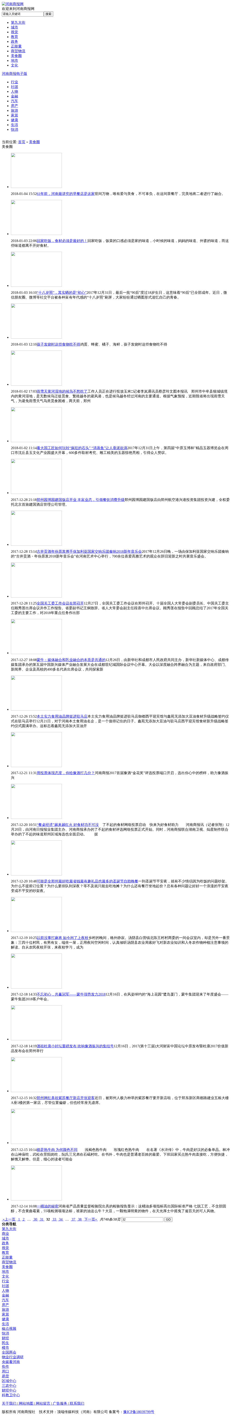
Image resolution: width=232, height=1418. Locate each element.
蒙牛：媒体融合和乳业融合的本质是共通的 (71, 660)
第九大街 (9, 1229)
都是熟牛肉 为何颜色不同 (57, 1150)
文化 (5, 1276)
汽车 (5, 1300)
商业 (5, 1233)
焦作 (5, 1366)
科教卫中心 (11, 1395)
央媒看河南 (11, 1362)
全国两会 (9, 1352)
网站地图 (26, 1403)
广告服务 (60, 1403)
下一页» (90, 1219)
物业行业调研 (13, 1357)
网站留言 (43, 1403)
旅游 (5, 1309)
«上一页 (9, 1219)
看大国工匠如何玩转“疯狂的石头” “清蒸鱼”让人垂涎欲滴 (82, 448)
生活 (5, 1324)
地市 (5, 1271)
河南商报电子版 (14, 74)
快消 (5, 1333)
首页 (21, 142)
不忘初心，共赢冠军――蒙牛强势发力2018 (71, 994)
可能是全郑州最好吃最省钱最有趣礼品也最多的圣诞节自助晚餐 (87, 881)
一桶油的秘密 (47, 1206)
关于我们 (9, 1403)
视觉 (5, 1248)
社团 (5, 1286)
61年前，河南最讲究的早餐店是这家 (66, 194)
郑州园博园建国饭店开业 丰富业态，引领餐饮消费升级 (81, 500)
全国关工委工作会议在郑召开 (60, 603)
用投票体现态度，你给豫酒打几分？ (66, 773)
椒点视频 (9, 1328)
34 (60, 1219)
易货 (5, 1376)
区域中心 (9, 1381)
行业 (5, 1281)
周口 (5, 1371)
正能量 (7, 1257)
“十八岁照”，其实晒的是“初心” (62, 292)
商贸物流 (9, 1262)
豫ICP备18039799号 (138, 1412)
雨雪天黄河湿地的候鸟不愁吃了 (62, 391)
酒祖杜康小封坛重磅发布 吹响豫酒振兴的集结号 (75, 1046)
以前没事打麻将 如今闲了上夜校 (62, 938)
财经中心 (9, 1390)
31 (41, 1219)
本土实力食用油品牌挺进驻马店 (62, 716)
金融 (5, 1295)
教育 (5, 1252)
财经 (5, 1338)
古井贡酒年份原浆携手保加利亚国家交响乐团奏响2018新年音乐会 (89, 551)
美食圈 (34, 142)
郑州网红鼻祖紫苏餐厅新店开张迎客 (66, 1098)
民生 (5, 1343)
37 (73, 1219)
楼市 (5, 1347)
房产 (5, 1305)
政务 (5, 1243)
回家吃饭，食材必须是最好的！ (62, 241)
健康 (5, 1319)
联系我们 (76, 1403)
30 (35, 1219)
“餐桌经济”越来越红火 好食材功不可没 (68, 825)
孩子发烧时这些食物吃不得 (58, 344)
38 (79, 1219)
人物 (5, 1290)
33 (54, 1219)
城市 (5, 1238)
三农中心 (9, 1385)
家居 (5, 1314)
